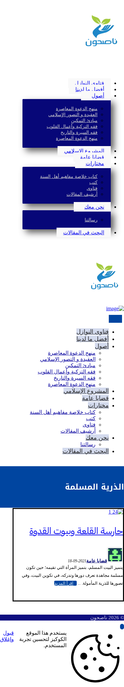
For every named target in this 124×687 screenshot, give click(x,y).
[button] (122, 71)
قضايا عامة (96, 560)
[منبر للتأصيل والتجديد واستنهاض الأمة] (101, 47)
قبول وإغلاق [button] (7, 636)
